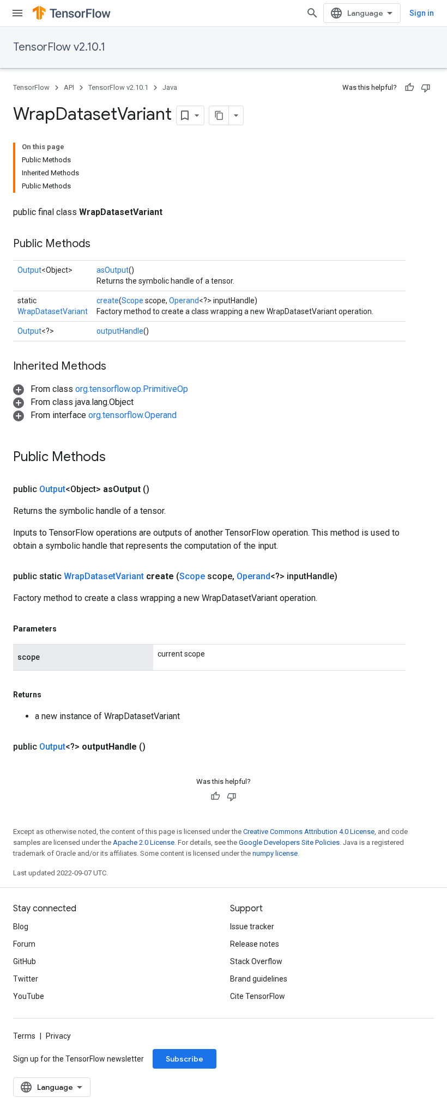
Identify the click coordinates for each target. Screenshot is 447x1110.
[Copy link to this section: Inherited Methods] (117, 366)
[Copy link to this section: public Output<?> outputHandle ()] (159, 746)
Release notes (254, 944)
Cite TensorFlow (257, 996)
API (69, 87)
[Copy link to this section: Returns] (52, 694)
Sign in (421, 13)
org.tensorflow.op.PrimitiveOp (131, 389)
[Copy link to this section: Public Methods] (101, 244)
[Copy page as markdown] (219, 115)
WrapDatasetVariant (52, 311)
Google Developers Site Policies (289, 842)
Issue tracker (252, 926)
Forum (24, 944)
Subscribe (184, 1059)
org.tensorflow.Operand (132, 415)
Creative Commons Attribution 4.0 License (308, 831)
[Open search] (312, 13)
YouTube (28, 996)
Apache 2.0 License (143, 842)
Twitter (25, 978)
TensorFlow (31, 87)
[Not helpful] (426, 87)
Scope (132, 300)
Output (29, 270)
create (107, 300)
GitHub (24, 961)
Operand (184, 300)
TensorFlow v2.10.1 (59, 47)
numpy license (275, 853)
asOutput (112, 270)
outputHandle (119, 331)
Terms (24, 1036)
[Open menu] (17, 13)
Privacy (58, 1036)
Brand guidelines (258, 978)
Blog (20, 926)
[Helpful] (409, 87)
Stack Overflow (256, 961)
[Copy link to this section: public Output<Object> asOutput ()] (162, 489)
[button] (100, 389)
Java (169, 87)
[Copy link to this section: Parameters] (67, 628)
